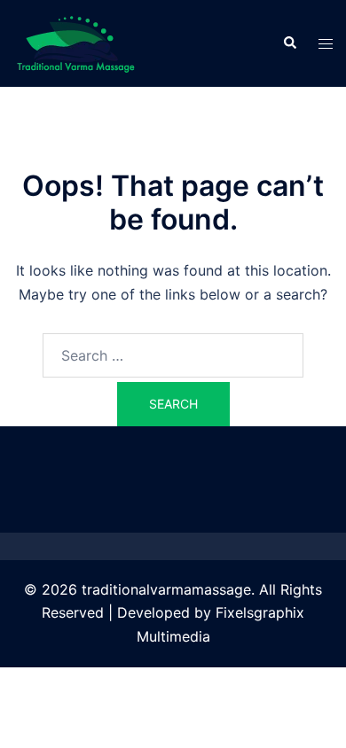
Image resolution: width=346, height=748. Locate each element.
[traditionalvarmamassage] (75, 42)
